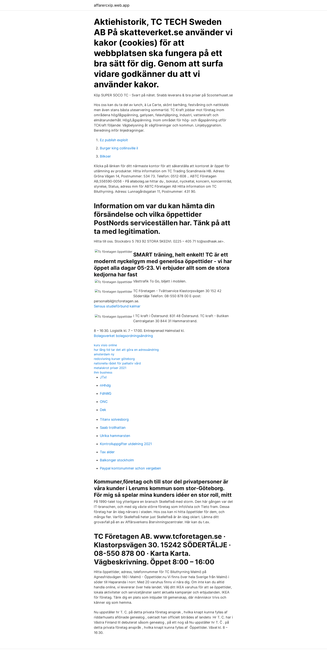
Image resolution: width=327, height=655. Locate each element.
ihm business (103, 372)
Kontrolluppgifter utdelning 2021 (126, 444)
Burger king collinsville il (119, 148)
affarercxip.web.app (111, 5)
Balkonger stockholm (117, 460)
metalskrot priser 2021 (110, 368)
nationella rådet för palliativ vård (117, 363)
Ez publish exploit (114, 140)
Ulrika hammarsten (115, 436)
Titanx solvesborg (114, 419)
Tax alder (107, 452)
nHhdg (105, 385)
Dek (103, 410)
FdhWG (105, 393)
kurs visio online (105, 345)
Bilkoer (105, 156)
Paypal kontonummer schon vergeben (130, 468)
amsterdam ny (104, 354)
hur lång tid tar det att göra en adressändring (126, 350)
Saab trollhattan (113, 428)
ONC (104, 402)
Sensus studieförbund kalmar (117, 306)
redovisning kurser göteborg (114, 359)
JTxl (103, 377)
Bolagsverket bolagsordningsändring (123, 336)
